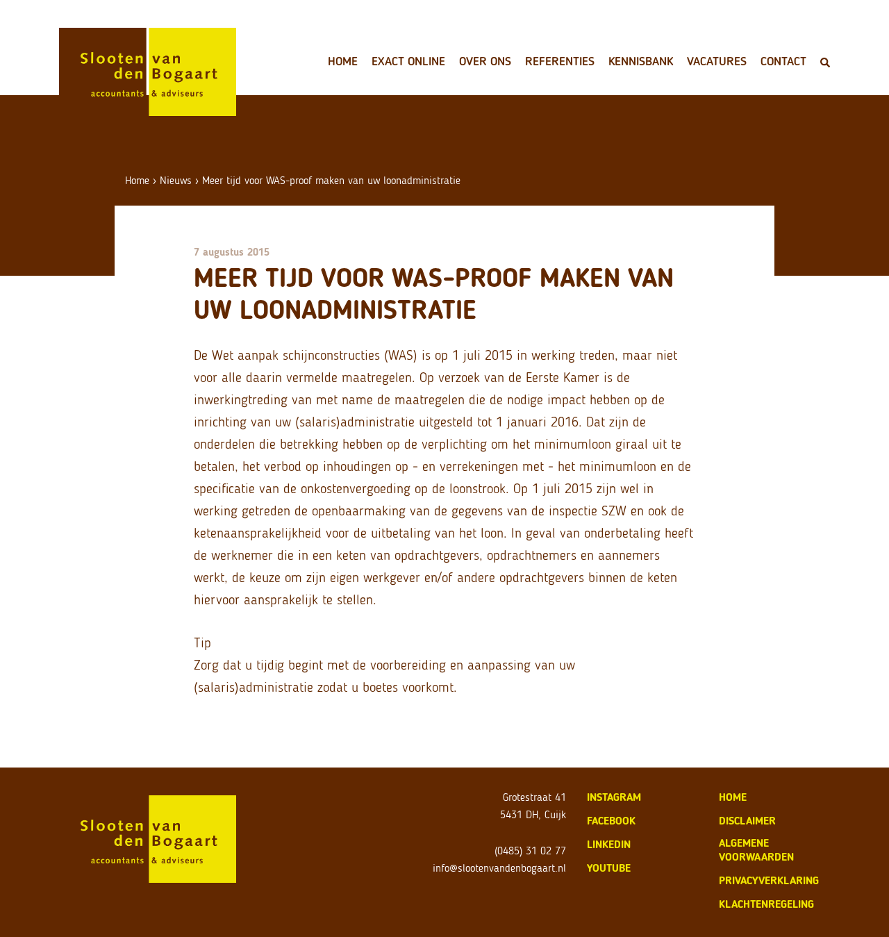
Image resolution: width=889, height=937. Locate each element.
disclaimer (747, 820)
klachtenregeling (766, 904)
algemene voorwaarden (756, 849)
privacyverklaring (769, 880)
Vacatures (717, 61)
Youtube (609, 867)
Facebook (611, 820)
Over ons (485, 61)
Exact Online (408, 61)
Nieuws (176, 180)
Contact (783, 61)
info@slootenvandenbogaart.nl (499, 867)
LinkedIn (609, 844)
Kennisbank (640, 61)
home (733, 797)
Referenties (560, 61)
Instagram (614, 797)
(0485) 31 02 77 (530, 850)
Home (343, 61)
